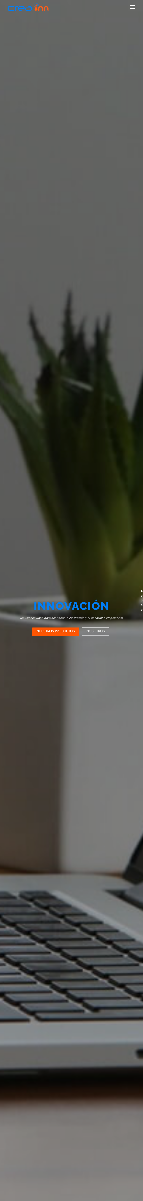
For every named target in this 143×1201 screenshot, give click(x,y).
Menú (132, 7)
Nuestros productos (55, 631)
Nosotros (95, 631)
